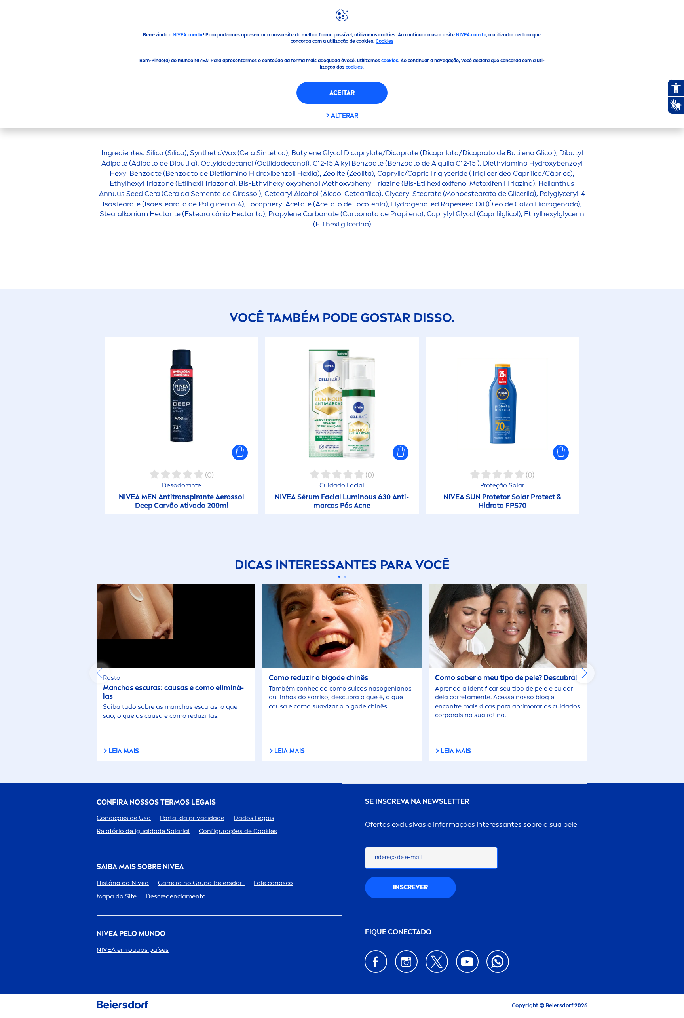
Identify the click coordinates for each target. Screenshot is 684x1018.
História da (123, 883)
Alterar (344, 115)
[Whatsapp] (497, 961)
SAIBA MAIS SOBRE (140, 867)
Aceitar (342, 93)
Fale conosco (273, 883)
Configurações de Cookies (238, 831)
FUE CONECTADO (398, 932)
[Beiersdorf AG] (122, 1006)
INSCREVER (410, 887)
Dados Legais (254, 818)
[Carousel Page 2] (345, 577)
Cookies (384, 41)
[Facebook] (376, 961)
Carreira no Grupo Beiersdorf (201, 883)
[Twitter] (437, 961)
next (584, 673)
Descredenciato (176, 896)
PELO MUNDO (131, 934)
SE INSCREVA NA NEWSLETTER (417, 801)
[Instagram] (406, 961)
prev (99, 673)
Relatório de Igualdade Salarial (143, 831)
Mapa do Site (117, 896)
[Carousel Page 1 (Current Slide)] (339, 577)
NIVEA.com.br (188, 35)
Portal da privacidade (192, 818)
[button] (240, 452)
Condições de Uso (124, 818)
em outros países (133, 949)
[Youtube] (467, 961)
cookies (389, 60)
